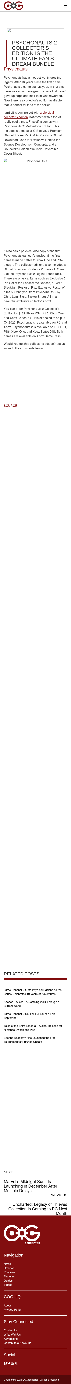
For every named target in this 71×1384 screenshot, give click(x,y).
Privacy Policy (13, 1309)
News (7, 1264)
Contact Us (11, 1330)
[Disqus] (35, 559)
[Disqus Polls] (35, 460)
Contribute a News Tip (17, 1343)
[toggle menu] (65, 5)
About (7, 1305)
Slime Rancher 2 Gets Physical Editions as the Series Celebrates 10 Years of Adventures (33, 992)
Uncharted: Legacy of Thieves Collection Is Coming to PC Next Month (37, 1204)
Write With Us (12, 1334)
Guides (8, 1280)
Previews (9, 1272)
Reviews (9, 1268)
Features (9, 1276)
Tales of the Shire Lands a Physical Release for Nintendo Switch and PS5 (33, 1028)
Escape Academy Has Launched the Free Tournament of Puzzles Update (29, 1040)
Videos (8, 1285)
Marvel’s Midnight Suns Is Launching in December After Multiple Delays (30, 1181)
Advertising (11, 1338)
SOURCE (10, 405)
